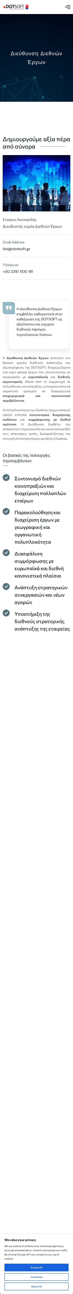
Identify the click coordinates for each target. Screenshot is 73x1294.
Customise (37, 1276)
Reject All (36, 1286)
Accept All (36, 1267)
